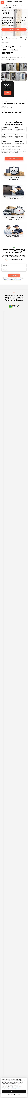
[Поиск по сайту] (6, 5)
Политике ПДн (15, 1088)
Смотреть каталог (14, 29)
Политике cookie (6, 1088)
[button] (14, 38)
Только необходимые (14, 1094)
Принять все (14, 1091)
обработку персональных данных (12, 279)
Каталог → (8, 93)
